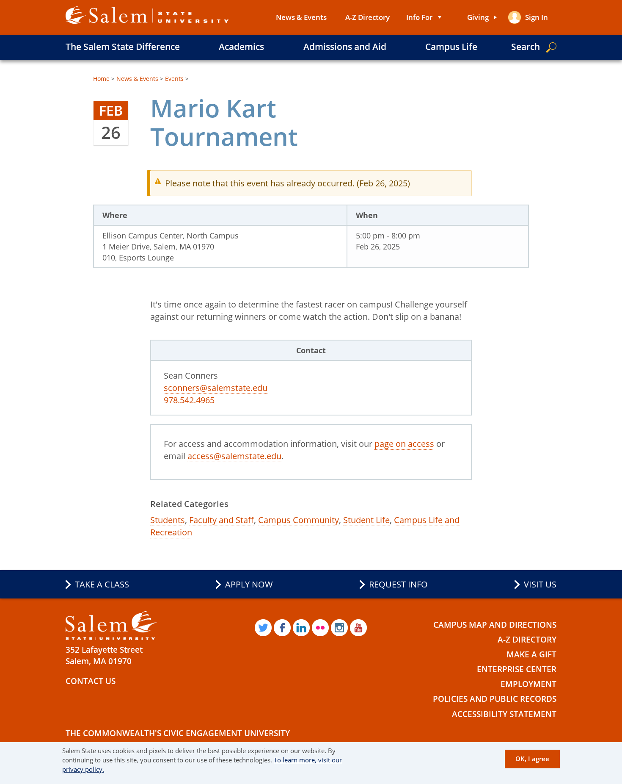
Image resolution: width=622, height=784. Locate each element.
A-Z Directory (367, 17)
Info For (419, 17)
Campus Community (298, 520)
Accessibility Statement (504, 714)
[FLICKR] (320, 627)
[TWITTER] (263, 627)
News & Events (301, 17)
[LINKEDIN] (301, 627)
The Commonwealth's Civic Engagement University (178, 733)
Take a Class (102, 584)
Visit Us (540, 584)
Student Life (366, 520)
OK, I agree (532, 758)
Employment (528, 684)
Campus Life (451, 47)
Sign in (536, 17)
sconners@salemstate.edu (215, 387)
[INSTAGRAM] (339, 627)
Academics (241, 47)
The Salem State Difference (123, 47)
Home (101, 79)
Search (525, 47)
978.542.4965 (189, 400)
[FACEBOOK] (282, 627)
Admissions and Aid (344, 47)
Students (167, 520)
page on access (404, 443)
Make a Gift (531, 654)
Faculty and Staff (221, 520)
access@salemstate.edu (234, 456)
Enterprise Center (516, 669)
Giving (478, 17)
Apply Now (249, 584)
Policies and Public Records (494, 698)
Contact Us (91, 681)
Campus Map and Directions (494, 624)
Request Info (398, 584)
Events (174, 79)
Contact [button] (311, 350)
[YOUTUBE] (358, 627)
